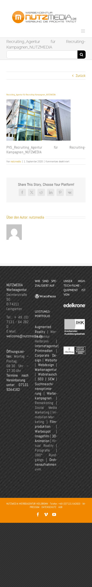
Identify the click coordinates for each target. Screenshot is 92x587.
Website (51, 360)
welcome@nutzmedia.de (24, 336)
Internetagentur (46, 346)
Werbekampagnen (46, 395)
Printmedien (43, 350)
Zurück (81, 75)
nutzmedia (16, 161)
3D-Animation (46, 438)
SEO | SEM (46, 379)
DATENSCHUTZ (49, 507)
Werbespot (43, 431)
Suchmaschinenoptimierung (44, 389)
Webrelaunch (47, 374)
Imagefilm (42, 436)
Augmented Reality (43, 329)
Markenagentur (46, 369)
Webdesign (46, 364)
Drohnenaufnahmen (46, 462)
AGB (60, 507)
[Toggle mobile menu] (83, 31)
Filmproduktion (46, 424)
